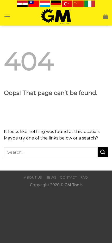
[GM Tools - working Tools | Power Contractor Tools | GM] (56, 16)
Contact (68, 177)
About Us (33, 177)
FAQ (84, 177)
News (51, 177)
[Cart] (105, 16)
